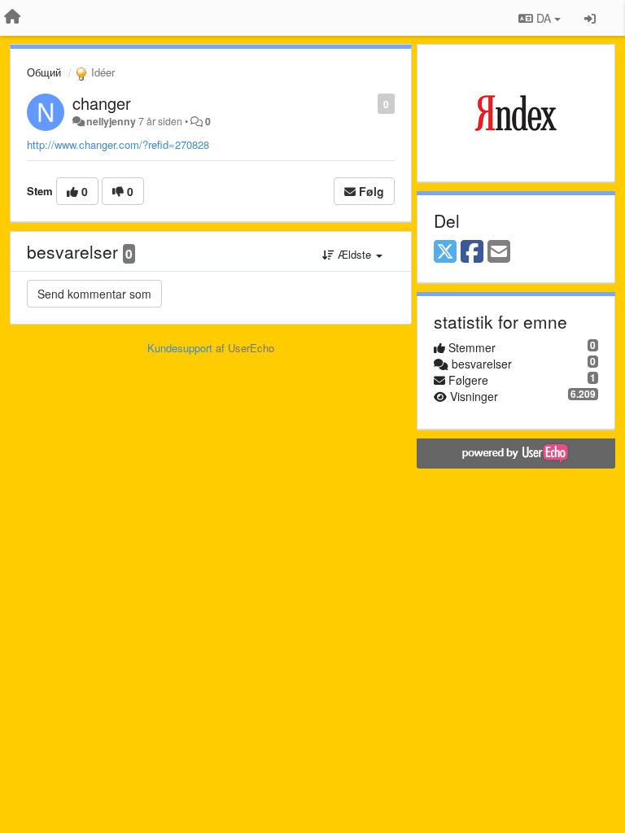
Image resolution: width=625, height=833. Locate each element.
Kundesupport (179, 347)
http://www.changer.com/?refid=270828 (118, 144)
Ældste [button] (354, 254)
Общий (44, 72)
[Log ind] (590, 18)
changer (101, 103)
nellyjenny (111, 121)
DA (543, 18)
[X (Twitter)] (445, 252)
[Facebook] (472, 252)
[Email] (498, 252)
